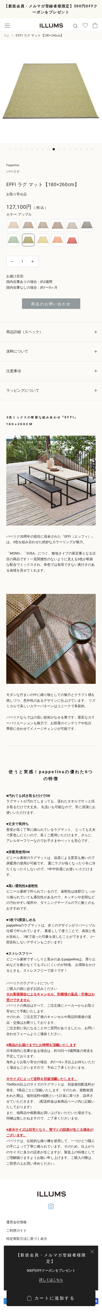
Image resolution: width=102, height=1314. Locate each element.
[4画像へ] (26, 149)
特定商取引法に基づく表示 (26, 1239)
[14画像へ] (81, 149)
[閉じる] (92, 1252)
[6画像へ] (37, 149)
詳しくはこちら (51, 1280)
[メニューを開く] (7, 26)
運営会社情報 (16, 1222)
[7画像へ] (43, 149)
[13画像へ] (76, 149)
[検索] (75, 25)
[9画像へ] (54, 149)
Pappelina (12, 165)
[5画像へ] (32, 149)
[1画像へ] (10, 149)
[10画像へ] (59, 149)
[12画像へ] (70, 149)
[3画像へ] (21, 149)
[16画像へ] (92, 149)
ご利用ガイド (16, 1230)
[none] (13, 225)
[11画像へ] (65, 149)
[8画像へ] (48, 149)
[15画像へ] (87, 149)
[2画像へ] (15, 149)
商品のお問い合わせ (51, 304)
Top (6, 35)
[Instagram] (51, 1207)
